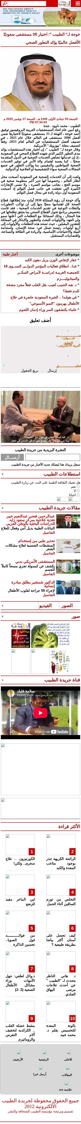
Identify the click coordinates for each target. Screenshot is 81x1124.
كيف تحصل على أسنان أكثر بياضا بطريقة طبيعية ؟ (61, 940)
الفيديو (45, 605)
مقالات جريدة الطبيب (59, 507)
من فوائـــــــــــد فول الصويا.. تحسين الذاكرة (20, 940)
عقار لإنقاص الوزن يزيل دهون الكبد (51, 260)
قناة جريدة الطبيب (62, 679)
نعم (73, 486)
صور (76, 616)
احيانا (72, 495)
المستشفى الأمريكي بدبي (35, 561)
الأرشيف (18, 1059)
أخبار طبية (10, 254)
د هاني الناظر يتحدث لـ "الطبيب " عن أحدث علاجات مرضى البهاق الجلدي (61, 985)
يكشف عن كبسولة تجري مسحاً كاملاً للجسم (28, 568)
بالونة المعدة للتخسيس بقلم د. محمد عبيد (61, 1030)
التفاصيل (49, 532)
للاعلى (68, 1059)
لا (75, 491)
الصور (67, 605)
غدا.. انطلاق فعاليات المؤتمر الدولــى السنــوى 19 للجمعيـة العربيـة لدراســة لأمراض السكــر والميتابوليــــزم (41, 272)
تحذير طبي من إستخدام (36, 541)
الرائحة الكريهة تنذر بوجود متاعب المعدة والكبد (61, 863)
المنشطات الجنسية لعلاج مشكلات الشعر (30, 547)
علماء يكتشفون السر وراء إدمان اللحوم (48, 310)
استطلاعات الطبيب (62, 474)
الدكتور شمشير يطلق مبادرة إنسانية (33, 584)
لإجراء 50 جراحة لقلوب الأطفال (31, 591)
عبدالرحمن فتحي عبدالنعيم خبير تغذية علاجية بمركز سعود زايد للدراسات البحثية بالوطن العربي (30, 520)
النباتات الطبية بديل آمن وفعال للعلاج (28, 528)
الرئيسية (44, 1059)
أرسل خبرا (39, 1074)
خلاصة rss (65, 1089)
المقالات (67, 1075)
